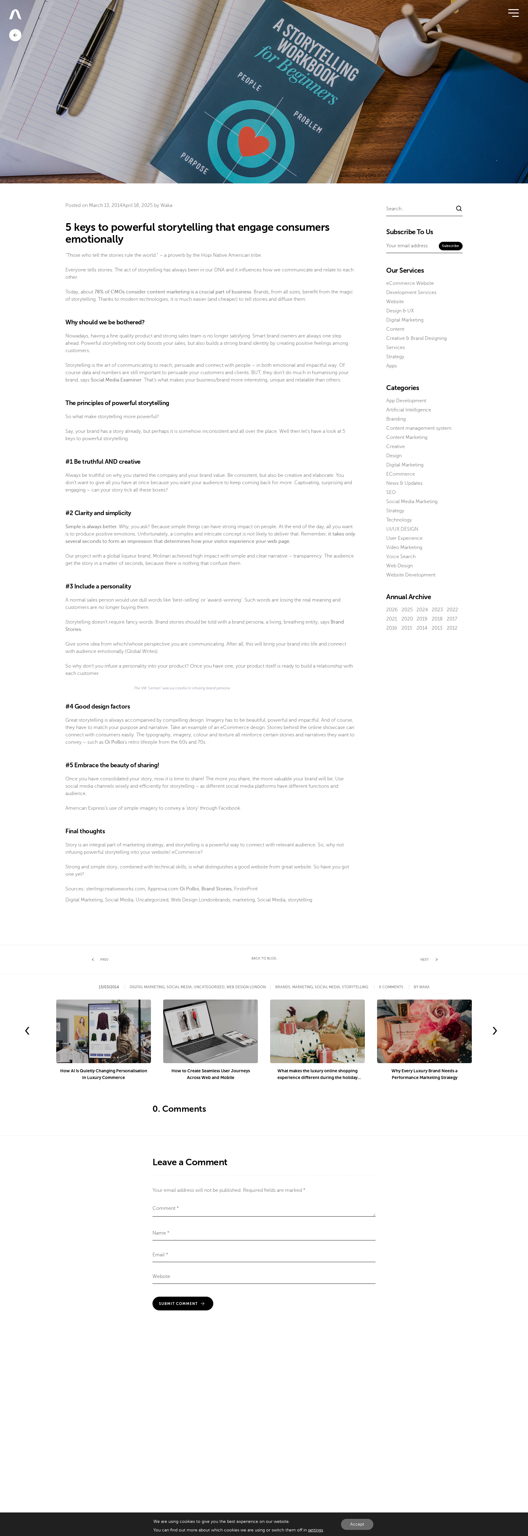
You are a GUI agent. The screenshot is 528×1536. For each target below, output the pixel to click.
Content (395, 329)
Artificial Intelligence (408, 410)
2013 (437, 628)
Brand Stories (216, 889)
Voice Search (401, 556)
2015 (407, 628)
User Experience (404, 538)
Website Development (410, 575)
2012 (452, 628)
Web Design (399, 566)
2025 (407, 610)
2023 (437, 610)
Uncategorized (152, 900)
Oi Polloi (114, 742)
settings (315, 1530)
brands (222, 900)
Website (395, 301)
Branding (396, 419)
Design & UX (400, 311)
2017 (452, 619)
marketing (244, 900)
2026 (392, 610)
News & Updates (404, 483)
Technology (399, 520)
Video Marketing (404, 547)
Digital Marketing (84, 900)
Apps (391, 366)
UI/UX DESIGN (402, 529)
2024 (422, 610)
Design (394, 456)
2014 (421, 628)
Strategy (395, 356)
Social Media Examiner (116, 380)
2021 (391, 619)
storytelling (300, 900)
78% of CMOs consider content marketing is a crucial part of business (172, 292)
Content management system (419, 428)
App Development (406, 400)
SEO (391, 492)
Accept (357, 1524)
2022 (452, 610)
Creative (395, 446)
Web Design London (193, 900)
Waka (166, 205)
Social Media (119, 900)
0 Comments (391, 987)
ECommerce (400, 474)
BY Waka (422, 987)
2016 (391, 628)
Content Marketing (406, 437)
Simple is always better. (91, 526)
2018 (437, 619)
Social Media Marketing (412, 501)
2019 (421, 619)
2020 (407, 619)
